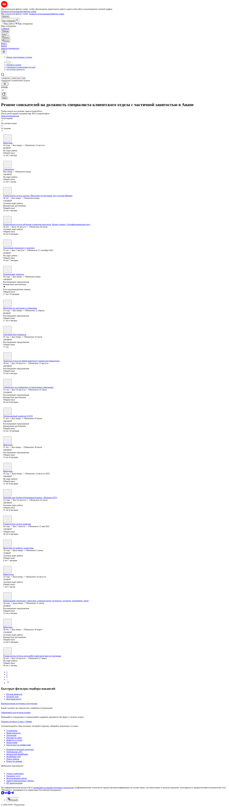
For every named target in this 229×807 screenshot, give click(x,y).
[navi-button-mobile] (3, 52)
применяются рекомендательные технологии (53, 787)
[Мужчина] (7, 138)
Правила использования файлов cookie (46, 14)
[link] (5, 37)
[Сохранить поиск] (3, 94)
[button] (4, 43)
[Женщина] (7, 219)
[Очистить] (4, 84)
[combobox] (13, 78)
